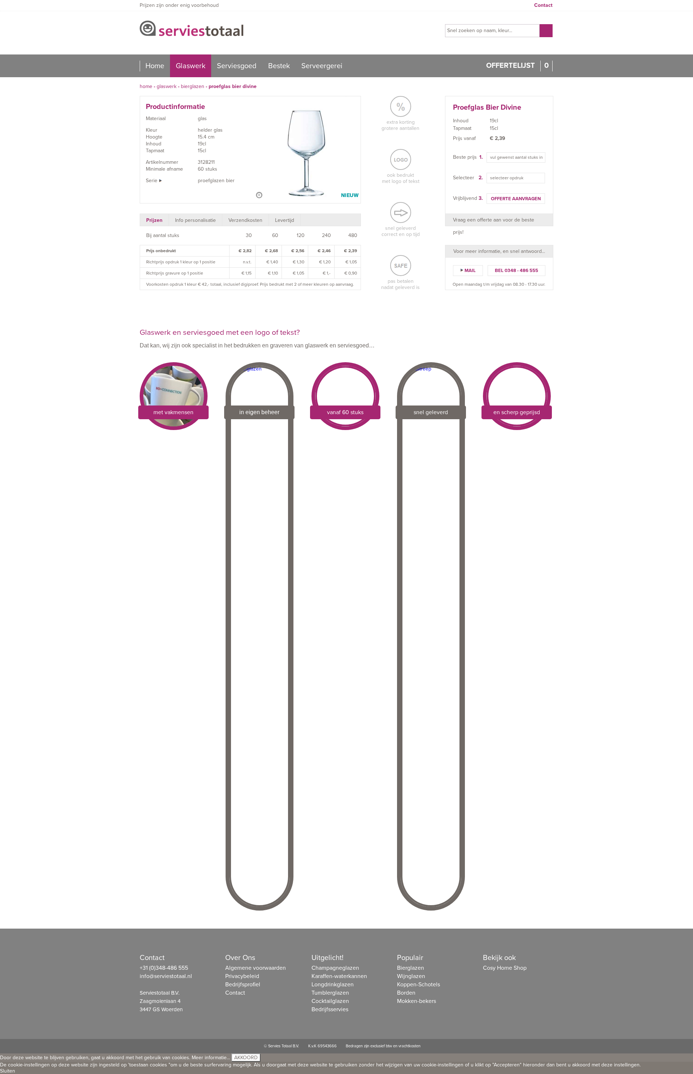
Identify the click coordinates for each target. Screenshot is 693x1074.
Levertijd (284, 220)
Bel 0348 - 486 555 (516, 270)
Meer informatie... (211, 1058)
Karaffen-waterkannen (339, 976)
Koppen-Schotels (418, 984)
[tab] (154, 220)
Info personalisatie (195, 220)
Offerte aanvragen (516, 199)
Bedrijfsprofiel (242, 984)
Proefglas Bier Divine (233, 86)
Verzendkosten (245, 220)
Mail (470, 270)
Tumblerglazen (330, 992)
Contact (543, 5)
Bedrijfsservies (329, 1009)
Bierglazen (192, 86)
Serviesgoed (237, 66)
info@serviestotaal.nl (166, 976)
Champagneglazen (335, 968)
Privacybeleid (242, 976)
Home (154, 66)
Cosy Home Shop (505, 968)
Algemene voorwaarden (255, 968)
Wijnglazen (411, 976)
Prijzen (154, 220)
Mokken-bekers (416, 1001)
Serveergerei (322, 66)
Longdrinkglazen (332, 984)
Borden (406, 992)
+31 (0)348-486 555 (164, 968)
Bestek (279, 66)
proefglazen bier (216, 180)
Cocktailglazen (330, 1001)
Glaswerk (190, 66)
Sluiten (7, 1071)
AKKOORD (246, 1058)
